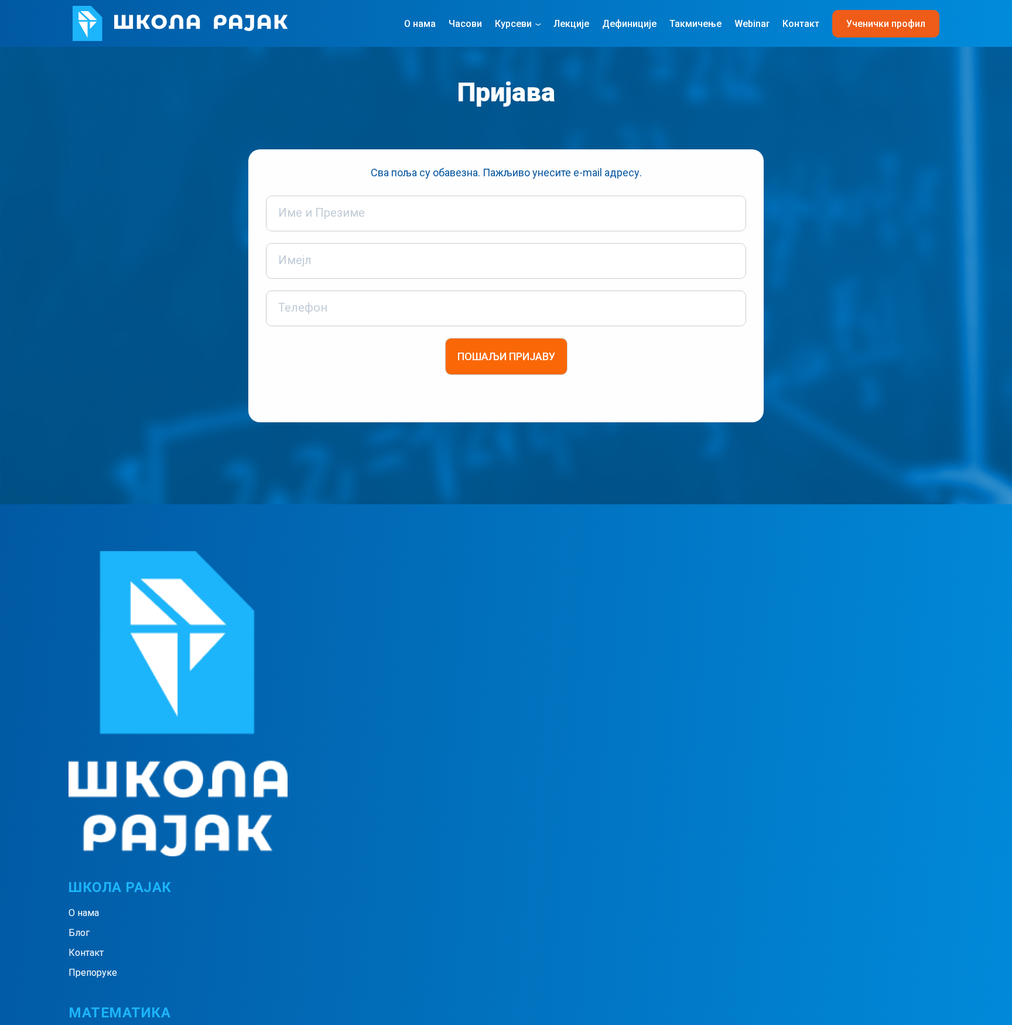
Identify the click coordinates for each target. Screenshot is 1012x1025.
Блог (79, 932)
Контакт (800, 23)
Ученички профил (885, 23)
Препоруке (93, 972)
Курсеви (513, 23)
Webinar (752, 23)
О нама (420, 23)
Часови (465, 23)
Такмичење (695, 23)
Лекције (571, 23)
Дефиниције (629, 23)
